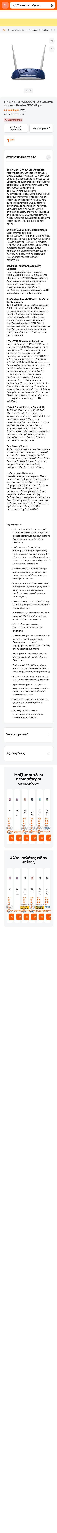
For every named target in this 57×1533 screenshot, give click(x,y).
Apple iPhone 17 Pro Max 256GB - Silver (25, 891)
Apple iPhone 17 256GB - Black (47, 891)
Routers (45, 30)
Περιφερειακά (17, 30)
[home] (4, 30)
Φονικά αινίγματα (25, 811)
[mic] (52, 5)
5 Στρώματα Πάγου (32, 812)
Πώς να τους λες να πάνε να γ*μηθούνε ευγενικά (40, 812)
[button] (28, 436)
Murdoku (10, 810)
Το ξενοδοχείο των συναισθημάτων (47, 812)
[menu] (5, 5)
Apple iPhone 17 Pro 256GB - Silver (40, 891)
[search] (14, 5)
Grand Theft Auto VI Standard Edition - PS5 (17, 812)
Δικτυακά (33, 30)
